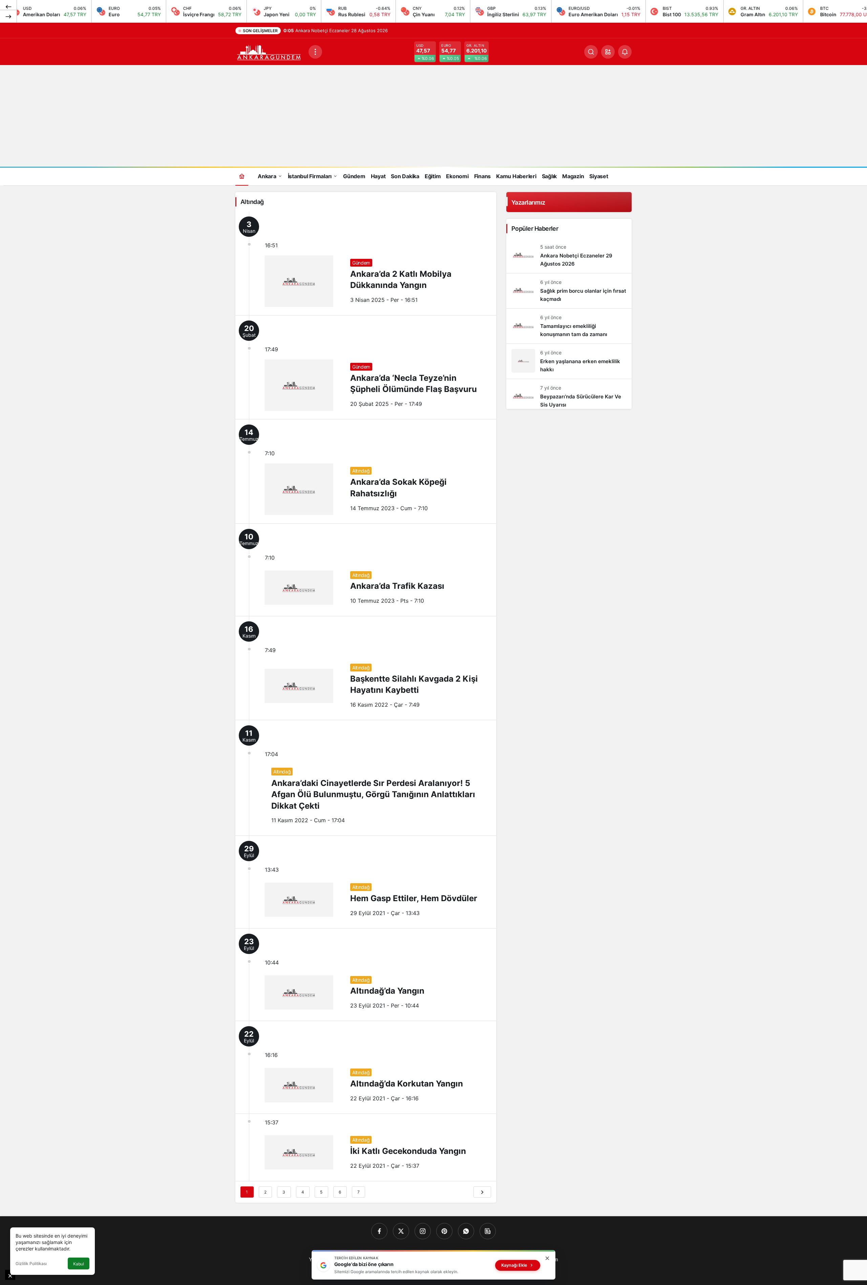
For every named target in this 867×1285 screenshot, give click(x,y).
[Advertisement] (433, 115)
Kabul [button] (78, 1263)
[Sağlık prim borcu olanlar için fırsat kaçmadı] (569, 290)
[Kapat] (547, 1258)
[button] (608, 52)
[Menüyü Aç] (315, 52)
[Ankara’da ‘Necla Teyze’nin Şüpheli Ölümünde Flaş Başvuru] (365, 367)
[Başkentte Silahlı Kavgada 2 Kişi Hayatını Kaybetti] (365, 668)
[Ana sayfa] (242, 176)
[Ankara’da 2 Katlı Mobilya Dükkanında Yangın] (365, 263)
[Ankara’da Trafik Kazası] (365, 570)
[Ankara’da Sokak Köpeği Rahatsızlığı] (365, 471)
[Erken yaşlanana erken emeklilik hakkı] (569, 361)
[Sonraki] (8, 16)
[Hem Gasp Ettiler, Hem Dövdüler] (365, 882)
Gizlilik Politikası (31, 1263)
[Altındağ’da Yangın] (365, 975)
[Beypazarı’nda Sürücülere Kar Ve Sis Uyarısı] (569, 394)
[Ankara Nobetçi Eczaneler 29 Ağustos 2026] (569, 255)
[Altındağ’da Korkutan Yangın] (365, 1067)
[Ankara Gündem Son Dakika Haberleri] (269, 51)
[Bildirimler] (625, 52)
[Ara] (591, 52)
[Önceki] (8, 6)
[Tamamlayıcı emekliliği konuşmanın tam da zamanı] (569, 326)
